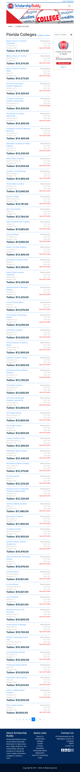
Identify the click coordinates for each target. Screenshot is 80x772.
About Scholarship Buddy (16, 734)
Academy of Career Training (16, 358)
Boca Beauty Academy (14, 516)
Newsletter (40, 748)
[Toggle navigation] (69, 6)
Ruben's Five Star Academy (16, 247)
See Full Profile (44, 48)
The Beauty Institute (13, 529)
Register (71, 1)
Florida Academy (12, 234)
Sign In (63, 67)
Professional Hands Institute (16, 665)
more (8, 758)
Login (64, 1)
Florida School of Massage (16, 625)
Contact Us (69, 746)
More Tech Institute (13, 209)
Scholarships (40, 739)
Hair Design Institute (13, 413)
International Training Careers (17, 260)
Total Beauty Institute (14, 385)
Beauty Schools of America (16, 56)
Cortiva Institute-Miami (14, 302)
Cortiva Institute (12, 572)
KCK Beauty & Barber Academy (17, 463)
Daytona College (12, 196)
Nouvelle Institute (12, 476)
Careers (40, 743)
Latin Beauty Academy (14, 330)
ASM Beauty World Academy (17, 451)
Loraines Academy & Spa (15, 438)
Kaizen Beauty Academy (15, 158)
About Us (40, 736)
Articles (40, 746)
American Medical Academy (16, 504)
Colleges (40, 741)
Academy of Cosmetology (16, 171)
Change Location (43, 35)
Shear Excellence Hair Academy (18, 222)
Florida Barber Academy (15, 184)
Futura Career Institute (14, 705)
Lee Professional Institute (15, 652)
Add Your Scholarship (40, 755)
